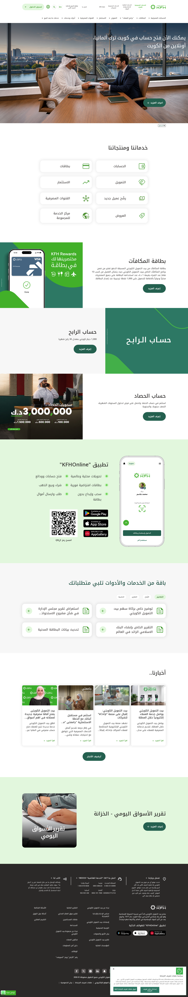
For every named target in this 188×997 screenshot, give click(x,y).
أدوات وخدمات (69, 18)
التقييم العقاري (40, 919)
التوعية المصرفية (102, 928)
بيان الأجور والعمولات (101, 934)
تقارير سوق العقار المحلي (68, 913)
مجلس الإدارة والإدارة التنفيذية (101, 915)
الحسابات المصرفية (158, 18)
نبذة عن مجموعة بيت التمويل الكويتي (67, 933)
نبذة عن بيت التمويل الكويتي (98, 907)
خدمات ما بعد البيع (51, 18)
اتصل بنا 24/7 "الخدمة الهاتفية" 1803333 (97, 878)
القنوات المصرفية (87, 18)
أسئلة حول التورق (39, 913)
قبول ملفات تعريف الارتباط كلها (125, 989)
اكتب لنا (56, 878)
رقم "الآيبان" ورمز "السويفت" (67, 957)
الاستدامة (74, 925)
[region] (148, 981)
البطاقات (142, 18)
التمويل (114, 18)
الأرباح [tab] (147, 597)
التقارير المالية (72, 907)
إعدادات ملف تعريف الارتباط (149, 990)
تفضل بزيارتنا (154, 878)
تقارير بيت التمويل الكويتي (99, 939)
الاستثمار (102, 18)
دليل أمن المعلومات (70, 945)
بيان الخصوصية (66, 982)
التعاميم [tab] (160, 597)
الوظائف (74, 951)
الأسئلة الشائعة (40, 907)
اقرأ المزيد (159, 741)
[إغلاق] (113, 969)
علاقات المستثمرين (70, 919)
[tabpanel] (94, 620)
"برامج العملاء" (128, 18)
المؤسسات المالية (102, 945)
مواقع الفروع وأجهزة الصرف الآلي (72, 7)
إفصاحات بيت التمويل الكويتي (98, 922)
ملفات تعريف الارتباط (83, 982)
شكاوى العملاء (72, 939)
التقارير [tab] (134, 597)
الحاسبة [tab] (121, 597)
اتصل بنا (84, 7)
